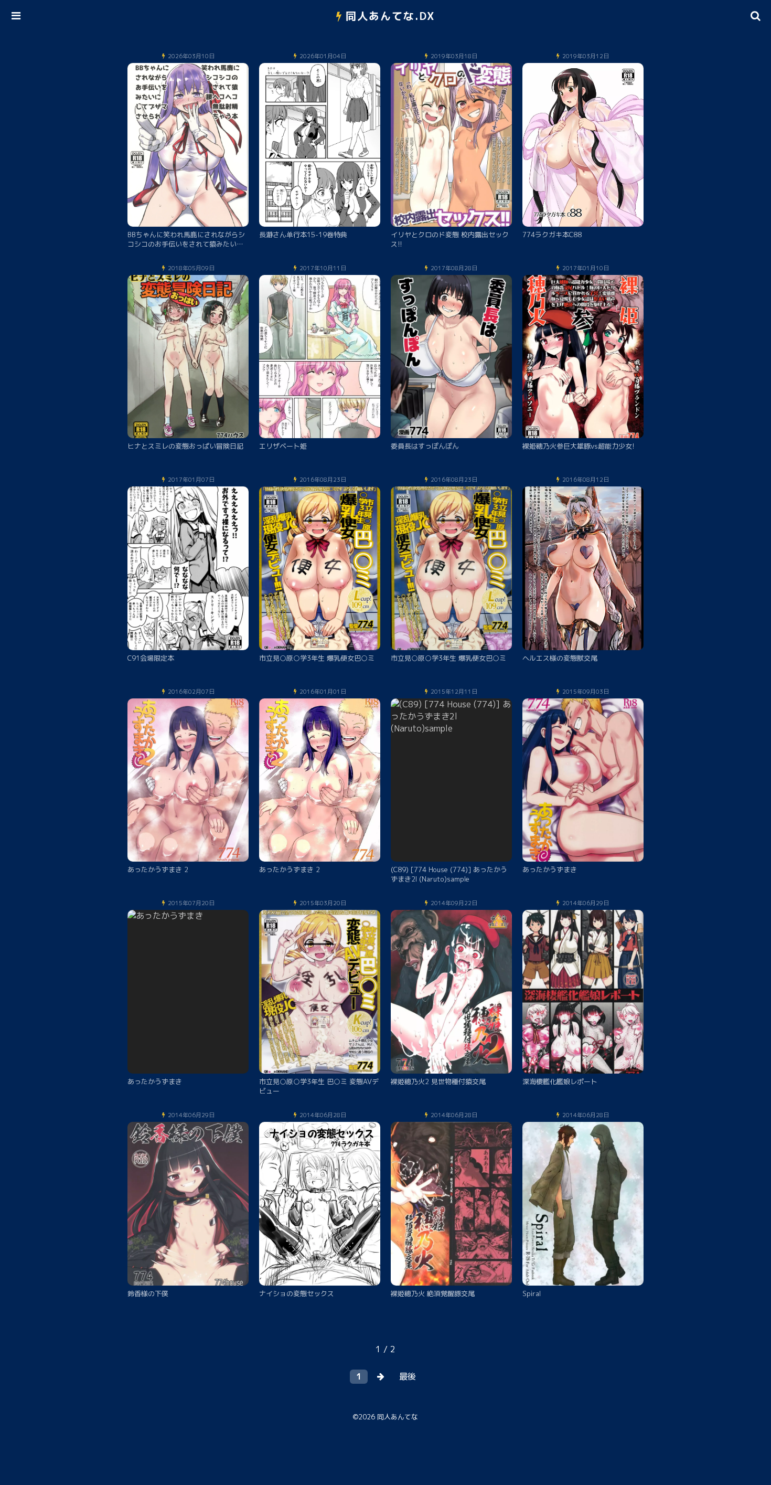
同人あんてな (397, 1417)
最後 (407, 1376)
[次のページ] (381, 1377)
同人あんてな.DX (390, 15)
